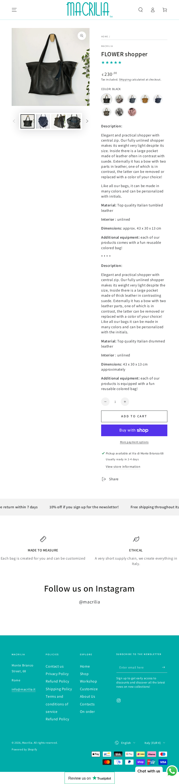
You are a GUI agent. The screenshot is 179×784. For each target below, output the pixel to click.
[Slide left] (14, 121)
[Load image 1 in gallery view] (27, 121)
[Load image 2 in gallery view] (43, 121)
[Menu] (14, 10)
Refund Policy (57, 681)
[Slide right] (87, 121)
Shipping (125, 79)
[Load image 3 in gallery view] (58, 121)
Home (104, 36)
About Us (87, 696)
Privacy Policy (57, 673)
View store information (123, 466)
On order (87, 711)
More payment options (134, 442)
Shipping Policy (59, 688)
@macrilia (89, 602)
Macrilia (107, 46)
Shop (84, 673)
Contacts (87, 704)
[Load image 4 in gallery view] (74, 121)
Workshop (88, 681)
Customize (89, 688)
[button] (140, 10)
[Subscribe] (164, 667)
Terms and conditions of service (57, 704)
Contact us (55, 666)
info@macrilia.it (24, 689)
